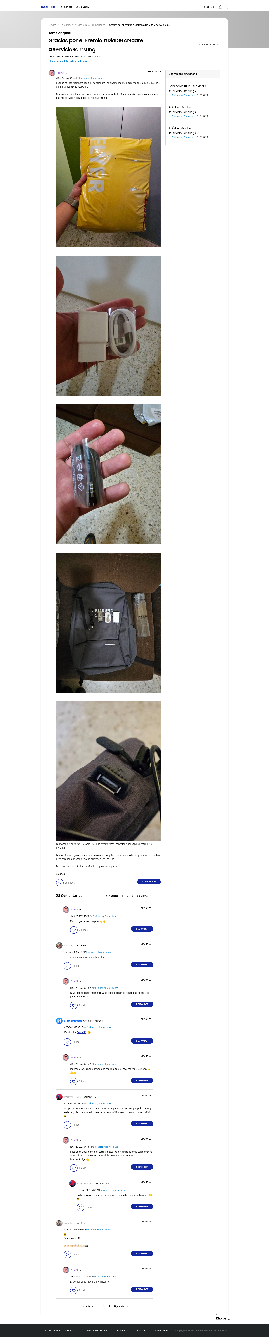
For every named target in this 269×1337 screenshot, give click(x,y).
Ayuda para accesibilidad (60, 1330)
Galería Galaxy (82, 7)
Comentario (149, 881)
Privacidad (122, 1330)
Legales (142, 1330)
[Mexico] (49, 6)
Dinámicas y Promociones (91, 78)
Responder (142, 929)
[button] (155, 71)
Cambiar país (163, 1330)
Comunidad (66, 7)
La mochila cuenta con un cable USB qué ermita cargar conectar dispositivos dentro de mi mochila (104, 846)
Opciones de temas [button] (208, 44)
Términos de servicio (96, 1330)
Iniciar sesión (209, 7)
